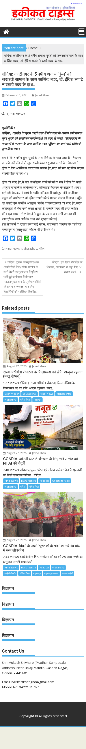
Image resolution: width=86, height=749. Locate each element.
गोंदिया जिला (25, 399)
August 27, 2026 (16, 366)
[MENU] (81, 31)
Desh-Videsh (11, 393)
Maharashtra (29, 248)
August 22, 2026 (16, 540)
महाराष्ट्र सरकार (51, 573)
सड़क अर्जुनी (67, 573)
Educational (29, 393)
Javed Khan (42, 95)
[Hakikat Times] (6, 31)
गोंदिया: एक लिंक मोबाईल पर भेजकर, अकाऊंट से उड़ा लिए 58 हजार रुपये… (64, 267)
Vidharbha (10, 399)
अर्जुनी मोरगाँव (10, 573)
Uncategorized (61, 480)
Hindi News (13, 248)
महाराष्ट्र (37, 399)
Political (44, 480)
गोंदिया (42, 248)
